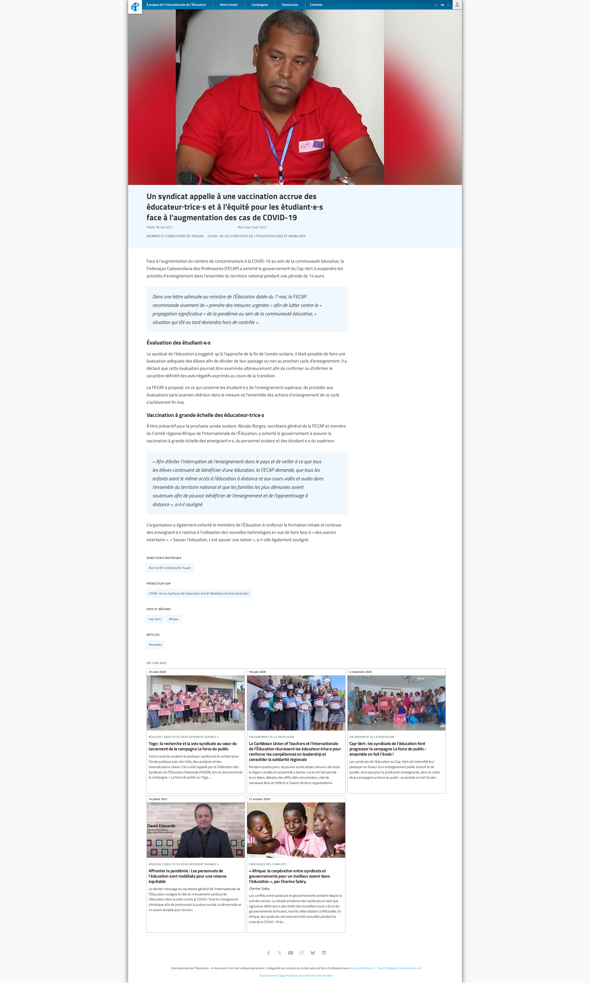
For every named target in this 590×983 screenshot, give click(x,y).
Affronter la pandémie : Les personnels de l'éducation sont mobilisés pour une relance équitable (196, 855)
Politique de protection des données (309, 975)
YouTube (290, 953)
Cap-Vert (155, 619)
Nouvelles (155, 644)
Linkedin (324, 953)
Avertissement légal (273, 975)
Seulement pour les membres (457, 4)
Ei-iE (135, 7)
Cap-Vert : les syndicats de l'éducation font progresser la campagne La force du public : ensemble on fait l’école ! (396, 725)
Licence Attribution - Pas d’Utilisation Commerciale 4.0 (385, 968)
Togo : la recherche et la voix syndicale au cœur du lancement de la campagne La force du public (196, 725)
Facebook (268, 953)
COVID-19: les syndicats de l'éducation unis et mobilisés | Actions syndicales (199, 593)
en (436, 5)
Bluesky (313, 953)
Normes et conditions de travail (169, 568)
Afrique (173, 619)
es (448, 5)
